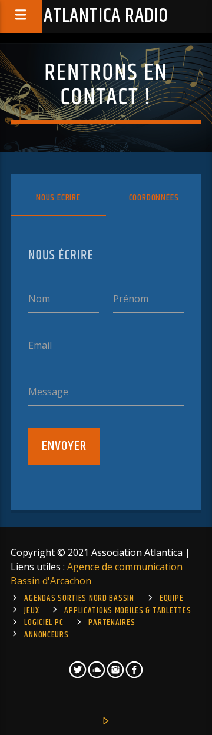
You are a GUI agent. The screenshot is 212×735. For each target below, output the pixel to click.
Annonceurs (46, 634)
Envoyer (64, 446)
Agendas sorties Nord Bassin (79, 598)
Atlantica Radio (106, 16)
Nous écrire (58, 197)
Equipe (171, 598)
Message (48, 391)
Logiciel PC (43, 622)
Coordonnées (154, 197)
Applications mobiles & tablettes (127, 610)
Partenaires (111, 622)
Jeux (31, 610)
